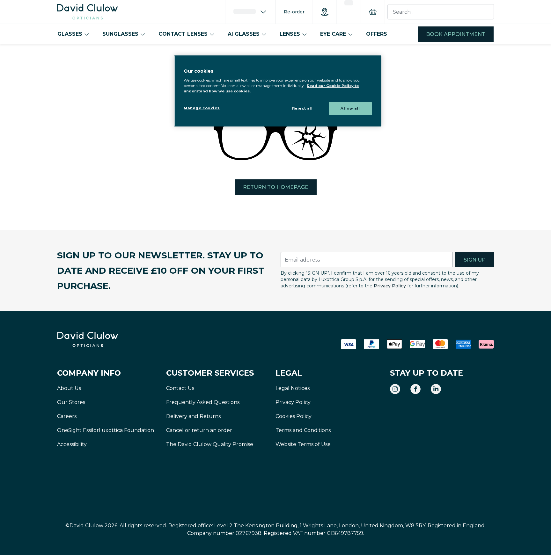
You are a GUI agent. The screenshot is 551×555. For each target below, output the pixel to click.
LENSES (290, 34)
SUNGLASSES (120, 34)
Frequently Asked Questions (202, 402)
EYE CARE (333, 34)
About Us (69, 388)
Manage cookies (202, 108)
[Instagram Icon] (395, 389)
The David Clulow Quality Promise (209, 444)
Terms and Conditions (303, 430)
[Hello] (250, 12)
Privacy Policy (390, 286)
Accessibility (72, 444)
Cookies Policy (294, 416)
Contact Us (180, 388)
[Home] (87, 11)
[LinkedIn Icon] (436, 389)
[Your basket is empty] (373, 12)
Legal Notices (293, 388)
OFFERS (376, 34)
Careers (67, 416)
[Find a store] (324, 12)
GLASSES (69, 34)
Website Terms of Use (303, 444)
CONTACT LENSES (183, 34)
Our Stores (71, 402)
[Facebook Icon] (415, 389)
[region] (277, 90)
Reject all (302, 108)
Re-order (294, 12)
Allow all (350, 108)
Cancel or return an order (199, 430)
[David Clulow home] (105, 339)
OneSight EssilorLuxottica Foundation (105, 430)
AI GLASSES (244, 34)
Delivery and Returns (193, 416)
